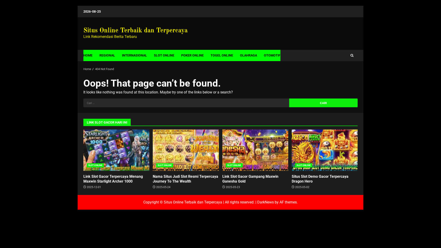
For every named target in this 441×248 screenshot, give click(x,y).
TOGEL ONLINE (222, 55)
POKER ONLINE (192, 55)
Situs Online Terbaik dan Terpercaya (135, 31)
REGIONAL (107, 55)
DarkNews (265, 202)
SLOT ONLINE (164, 55)
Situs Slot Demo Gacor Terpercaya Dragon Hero (325, 150)
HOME (88, 55)
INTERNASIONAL (134, 55)
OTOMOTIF (272, 55)
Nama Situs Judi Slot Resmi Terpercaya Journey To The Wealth (186, 150)
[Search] (352, 55)
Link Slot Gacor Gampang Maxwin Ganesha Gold (255, 150)
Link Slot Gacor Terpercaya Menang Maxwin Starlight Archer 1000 (116, 150)
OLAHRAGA (248, 55)
